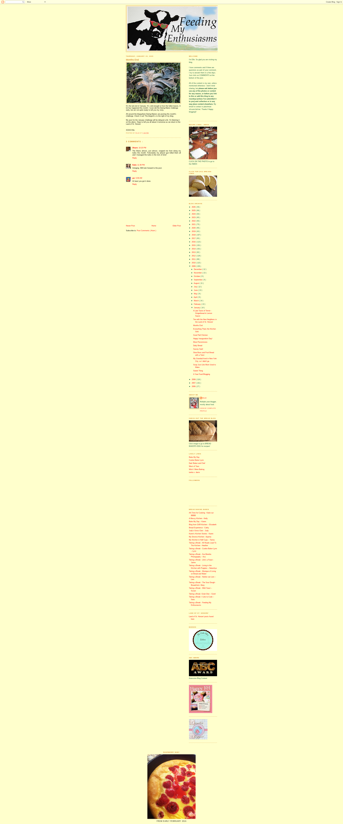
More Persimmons (200, 342)
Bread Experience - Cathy (199, 528)
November (198, 273)
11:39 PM (141, 165)
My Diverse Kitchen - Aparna (200, 537)
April (196, 297)
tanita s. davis (194, 472)
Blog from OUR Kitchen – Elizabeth (202, 525)
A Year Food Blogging (201, 374)
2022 (194, 221)
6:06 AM (139, 178)
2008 (194, 379)
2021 (194, 224)
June (196, 290)
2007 (194, 383)
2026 (194, 207)
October (197, 276)
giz (133, 178)
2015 (194, 245)
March (196, 301)
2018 (194, 235)
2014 (194, 249)
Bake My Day (194, 457)
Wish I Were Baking (196, 469)
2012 (194, 256)
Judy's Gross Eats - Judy (199, 531)
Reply (134, 158)
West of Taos (194, 466)
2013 (194, 252)
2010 (194, 263)
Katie (134, 165)
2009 (194, 266)
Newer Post (130, 226)
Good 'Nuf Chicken (200, 335)
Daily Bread (197, 346)
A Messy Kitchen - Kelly (198, 518)
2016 (194, 242)
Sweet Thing (198, 371)
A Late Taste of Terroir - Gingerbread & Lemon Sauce (202, 313)
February (197, 304)
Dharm (135, 148)
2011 (194, 259)
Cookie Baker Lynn (196, 460)
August (197, 283)
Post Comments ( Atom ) (146, 231)
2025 (194, 210)
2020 (194, 228)
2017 (194, 238)
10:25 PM (142, 148)
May (196, 294)
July (196, 287)
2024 (194, 214)
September (198, 280)
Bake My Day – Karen (197, 521)
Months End (198, 325)
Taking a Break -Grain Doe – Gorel (202, 594)
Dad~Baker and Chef (197, 463)
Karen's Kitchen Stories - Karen (201, 534)
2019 (194, 231)
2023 (194, 217)
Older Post (177, 226)
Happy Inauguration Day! (202, 339)
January (197, 308)
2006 (194, 386)
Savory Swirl (198, 349)
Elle (205, 398)
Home (154, 226)
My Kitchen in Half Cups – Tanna (202, 540)
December (198, 269)
